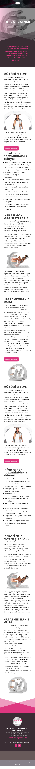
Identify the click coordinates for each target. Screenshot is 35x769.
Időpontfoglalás (11, 148)
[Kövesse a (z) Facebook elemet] (16, 745)
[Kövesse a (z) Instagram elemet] (19, 745)
